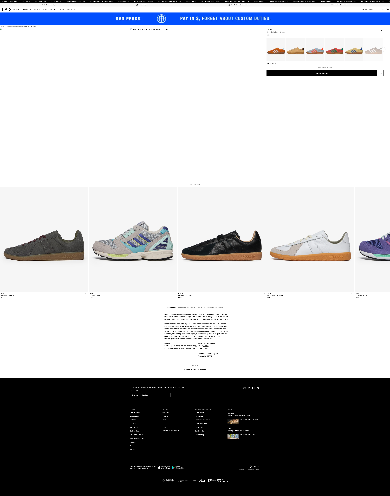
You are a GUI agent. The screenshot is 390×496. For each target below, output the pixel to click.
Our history (133, 423)
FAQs (164, 420)
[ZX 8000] (133, 239)
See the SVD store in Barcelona (249, 419)
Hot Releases (27, 9)
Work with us (134, 427)
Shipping (165, 412)
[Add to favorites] (382, 29)
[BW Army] (44, 239)
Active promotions (201, 423)
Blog (131, 446)
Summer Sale (71, 9)
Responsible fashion (137, 435)
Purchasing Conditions (202, 420)
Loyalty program (135, 412)
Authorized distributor (137, 438)
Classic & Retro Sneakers (195, 369)
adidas (13, 26)
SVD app (133, 420)
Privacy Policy (199, 416)
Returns (165, 416)
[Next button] (383, 49)
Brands (62, 9)
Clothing (44, 9)
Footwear (37, 9)
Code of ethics (135, 431)
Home (2, 26)
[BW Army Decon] (310, 239)
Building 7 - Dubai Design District (238, 431)
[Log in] (383, 9)
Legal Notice (199, 427)
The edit (132, 450)
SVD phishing (199, 435)
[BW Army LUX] (222, 239)
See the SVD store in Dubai (247, 434)
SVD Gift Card (134, 416)
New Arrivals (16, 9)
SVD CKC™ (133, 442)
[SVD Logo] (6, 9)
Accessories (53, 9)
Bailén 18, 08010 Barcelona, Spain (239, 416)
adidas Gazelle (20, 26)
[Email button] (381, 73)
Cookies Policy (200, 431)
